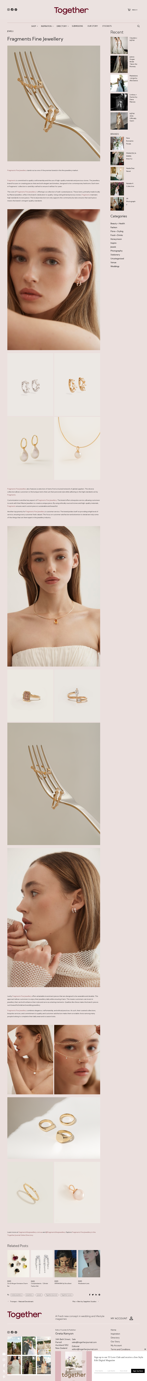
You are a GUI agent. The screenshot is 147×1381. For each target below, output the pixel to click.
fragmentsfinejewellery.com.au (30, 1232)
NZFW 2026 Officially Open (133, 117)
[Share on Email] (4, 1354)
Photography (116, 251)
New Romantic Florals (130, 141)
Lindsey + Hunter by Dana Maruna (133, 98)
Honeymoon (116, 239)
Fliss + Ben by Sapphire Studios (84, 1301)
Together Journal (51, 1295)
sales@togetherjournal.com (84, 1342)
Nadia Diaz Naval (130, 169)
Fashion (113, 227)
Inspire (113, 243)
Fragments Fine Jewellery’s (27, 192)
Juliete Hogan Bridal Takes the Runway (133, 61)
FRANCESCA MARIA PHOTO (131, 156)
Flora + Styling (116, 231)
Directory (62, 26)
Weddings (114, 266)
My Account (116, 1345)
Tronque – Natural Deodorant (22, 1301)
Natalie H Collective (130, 184)
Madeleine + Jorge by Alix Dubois (134, 78)
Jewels (10, 31)
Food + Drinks (116, 235)
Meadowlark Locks (83, 1283)
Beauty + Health (117, 223)
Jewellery (29, 1295)
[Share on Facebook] (4, 1365)
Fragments (11, 180)
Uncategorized (117, 258)
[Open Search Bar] (138, 26)
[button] (14, 1346)
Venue (113, 262)
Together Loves (66, 1295)
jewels (39, 1295)
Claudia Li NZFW (133, 39)
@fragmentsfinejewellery (55, 1232)
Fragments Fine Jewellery (16, 170)
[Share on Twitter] (4, 1371)
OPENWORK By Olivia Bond (63, 1283)
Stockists (107, 26)
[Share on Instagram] (4, 1360)
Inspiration (46, 26)
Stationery (115, 254)
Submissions (77, 26)
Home (113, 1330)
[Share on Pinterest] (4, 1377)
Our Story (93, 26)
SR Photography (130, 201)
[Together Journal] (71, 10)
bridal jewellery (16, 1295)
